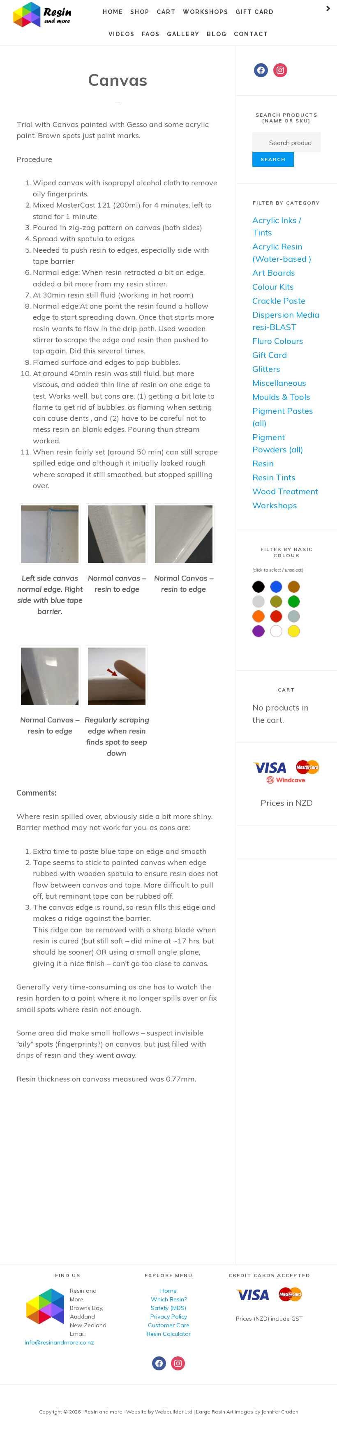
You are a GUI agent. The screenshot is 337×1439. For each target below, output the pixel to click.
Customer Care (168, 1325)
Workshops (274, 505)
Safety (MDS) (168, 1308)
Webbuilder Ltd (173, 1412)
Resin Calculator (169, 1334)
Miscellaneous (279, 383)
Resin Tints (273, 477)
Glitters (266, 369)
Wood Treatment (285, 491)
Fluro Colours (277, 341)
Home (168, 1290)
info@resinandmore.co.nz (59, 1342)
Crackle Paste (278, 300)
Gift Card (269, 355)
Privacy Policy (168, 1316)
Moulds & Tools (281, 397)
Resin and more (53, 14)
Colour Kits (273, 286)
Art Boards (273, 273)
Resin (263, 463)
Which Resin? (169, 1299)
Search (273, 159)
